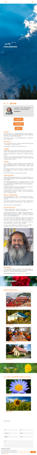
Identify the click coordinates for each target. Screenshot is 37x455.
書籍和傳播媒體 (18, 123)
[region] (18, 451)
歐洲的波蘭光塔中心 (10, 359)
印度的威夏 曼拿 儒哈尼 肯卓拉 (12, 307)
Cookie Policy (6, 453)
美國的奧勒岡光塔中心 (10, 324)
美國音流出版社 (9, 394)
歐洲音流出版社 (9, 411)
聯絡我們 (18, 128)
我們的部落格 (18, 119)
